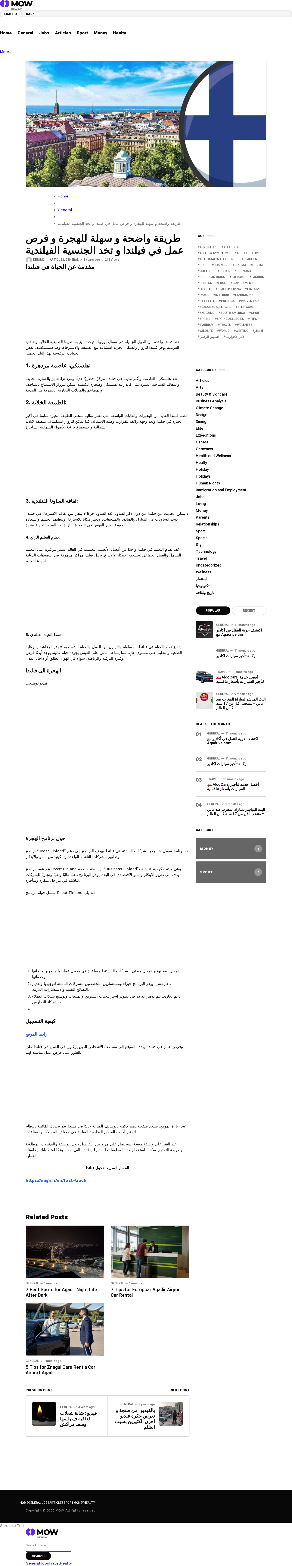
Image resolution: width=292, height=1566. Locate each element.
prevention (250, 301)
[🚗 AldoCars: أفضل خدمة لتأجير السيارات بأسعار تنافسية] (204, 676)
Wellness (203, 572)
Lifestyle (207, 301)
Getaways (204, 449)
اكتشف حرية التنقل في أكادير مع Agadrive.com (239, 632)
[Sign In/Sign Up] (279, 49)
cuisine (258, 265)
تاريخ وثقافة (205, 593)
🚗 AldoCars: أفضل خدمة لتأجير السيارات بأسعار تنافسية (240, 679)
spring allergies (230, 319)
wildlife (206, 331)
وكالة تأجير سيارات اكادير (235, 656)
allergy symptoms (215, 253)
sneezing (207, 313)
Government (243, 283)
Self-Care (245, 307)
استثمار (201, 579)
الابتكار (259, 331)
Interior (222, 295)
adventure (208, 247)
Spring (205, 319)
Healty (201, 463)
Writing (242, 331)
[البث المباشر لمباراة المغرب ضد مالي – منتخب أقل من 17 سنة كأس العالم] (204, 700)
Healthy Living (229, 289)
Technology (206, 552)
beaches (250, 259)
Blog (204, 265)
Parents (202, 517)
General (65, 210)
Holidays (203, 476)
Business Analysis (211, 401)
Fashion (258, 277)
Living (201, 504)
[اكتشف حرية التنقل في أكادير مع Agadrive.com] (204, 629)
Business (221, 265)
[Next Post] (171, 1414)
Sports (202, 538)
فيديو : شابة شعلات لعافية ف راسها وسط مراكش (78, 1419)
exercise (238, 277)
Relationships (207, 524)
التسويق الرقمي (210, 337)
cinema (240, 265)
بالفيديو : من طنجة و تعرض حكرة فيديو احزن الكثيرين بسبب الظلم (135, 1419)
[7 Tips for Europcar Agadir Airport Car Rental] (150, 1251)
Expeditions (206, 435)
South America (233, 313)
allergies (231, 247)
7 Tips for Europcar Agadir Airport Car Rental (146, 1292)
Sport (201, 531)
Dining (201, 422)
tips (253, 319)
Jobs (200, 497)
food (222, 283)
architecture (248, 253)
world (224, 331)
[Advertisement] (107, 307)
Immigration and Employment (221, 490)
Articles (57, 260)
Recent (249, 610)
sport (256, 313)
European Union (212, 277)
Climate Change (209, 408)
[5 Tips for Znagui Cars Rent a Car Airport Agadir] (65, 1329)
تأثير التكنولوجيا (235, 337)
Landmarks (244, 295)
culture (206, 271)
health (205, 289)
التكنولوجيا (204, 586)
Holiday (202, 469)
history (253, 289)
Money (202, 511)
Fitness (206, 283)
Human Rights (208, 483)
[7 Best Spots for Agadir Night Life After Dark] (65, 1251)
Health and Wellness (213, 456)
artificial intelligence (218, 259)
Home (63, 196)
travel (225, 325)
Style (200, 545)
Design (225, 271)
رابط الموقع (36, 1034)
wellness (244, 325)
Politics (228, 301)
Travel (201, 558)
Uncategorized (208, 565)
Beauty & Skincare (211, 394)
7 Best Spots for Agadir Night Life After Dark (61, 1292)
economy (244, 271)
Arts (199, 387)
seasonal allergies (215, 307)
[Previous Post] (44, 1414)
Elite (199, 428)
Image (204, 295)
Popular (213, 610)
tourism (207, 325)
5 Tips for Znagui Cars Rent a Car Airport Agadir (60, 1370)
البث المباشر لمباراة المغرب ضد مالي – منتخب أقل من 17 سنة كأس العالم (241, 703)
